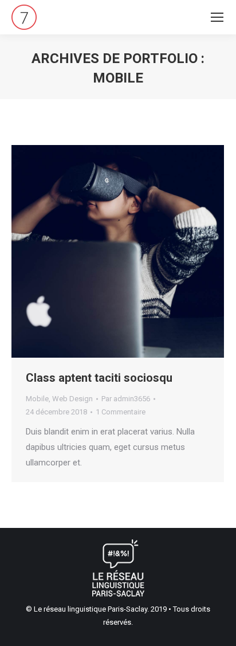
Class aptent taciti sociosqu (99, 378)
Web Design (72, 398)
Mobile (37, 398)
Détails (133, 251)
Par (125, 398)
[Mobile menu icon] (217, 17)
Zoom (102, 251)
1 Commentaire (120, 412)
